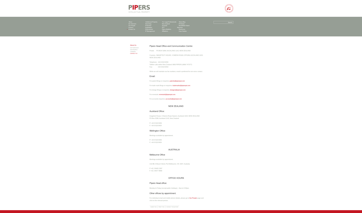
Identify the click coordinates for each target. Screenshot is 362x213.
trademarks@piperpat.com (181, 85)
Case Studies (183, 31)
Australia (164, 25)
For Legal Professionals (169, 22)
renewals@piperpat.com (167, 94)
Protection (148, 25)
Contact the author (172, 207)
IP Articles (182, 24)
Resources (182, 29)
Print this (161, 207)
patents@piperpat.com (177, 81)
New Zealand (166, 24)
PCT (163, 27)
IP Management (150, 31)
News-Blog (182, 22)
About (130, 22)
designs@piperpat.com (178, 90)
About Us (133, 45)
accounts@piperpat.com (174, 99)
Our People (131, 25)
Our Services (132, 24)
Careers (130, 27)
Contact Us (131, 29)
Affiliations (165, 31)
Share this (153, 207)
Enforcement (149, 29)
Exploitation (148, 27)
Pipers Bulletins (166, 29)
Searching (148, 24)
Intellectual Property (151, 22)
